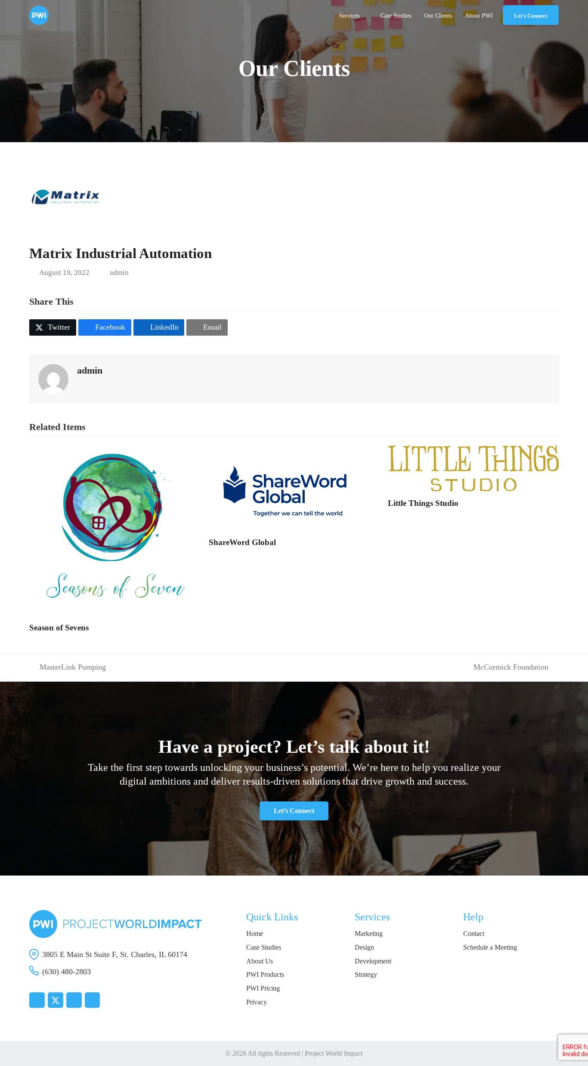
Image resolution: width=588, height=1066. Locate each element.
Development (373, 961)
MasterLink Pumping (67, 668)
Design (364, 947)
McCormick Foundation (510, 668)
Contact (473, 933)
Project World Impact (333, 1053)
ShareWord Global (242, 542)
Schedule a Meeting (490, 947)
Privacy (256, 1002)
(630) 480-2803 (66, 971)
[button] (52, 327)
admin (119, 272)
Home (254, 933)
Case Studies (263, 947)
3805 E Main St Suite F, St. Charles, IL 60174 (114, 954)
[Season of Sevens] (114, 529)
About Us (259, 961)
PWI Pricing (263, 988)
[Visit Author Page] (53, 378)
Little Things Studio (423, 503)
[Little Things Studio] (473, 467)
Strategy (366, 974)
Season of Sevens (59, 627)
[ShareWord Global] (286, 487)
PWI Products (265, 974)
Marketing (369, 933)
